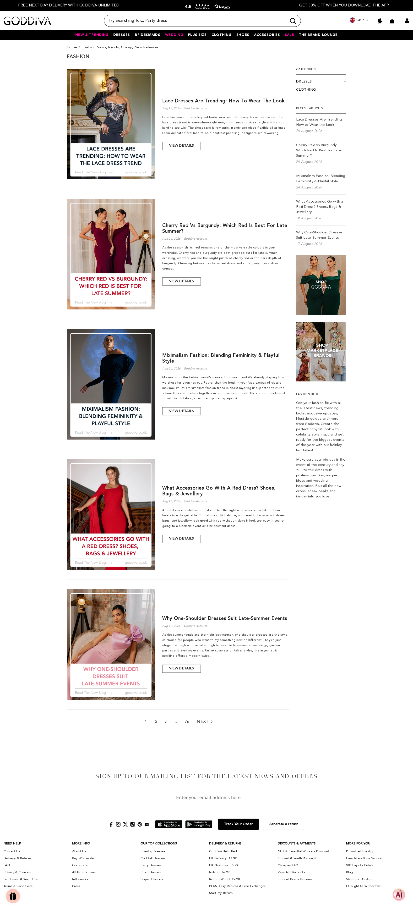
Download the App (360, 851)
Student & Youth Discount (297, 858)
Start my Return (221, 893)
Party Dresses (151, 865)
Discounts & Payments (296, 843)
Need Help (12, 843)
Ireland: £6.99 (219, 872)
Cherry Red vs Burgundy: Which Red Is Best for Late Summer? (224, 228)
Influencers (80, 879)
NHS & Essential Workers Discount (303, 851)
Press (76, 886)
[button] (206, 6)
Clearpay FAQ (288, 865)
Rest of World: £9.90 (224, 879)
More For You (358, 843)
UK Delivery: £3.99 (223, 858)
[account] (407, 20)
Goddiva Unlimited (223, 851)
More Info (81, 843)
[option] (69, 5)
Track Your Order (238, 824)
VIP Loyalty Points (359, 865)
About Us (79, 851)
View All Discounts (291, 872)
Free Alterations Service (363, 858)
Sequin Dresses (152, 879)
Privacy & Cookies (17, 872)
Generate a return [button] (284, 824)
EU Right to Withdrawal (363, 886)
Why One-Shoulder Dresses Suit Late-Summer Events (224, 618)
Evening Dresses (153, 851)
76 (187, 722)
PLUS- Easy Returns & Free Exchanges (237, 886)
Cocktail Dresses (153, 858)
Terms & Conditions (18, 886)
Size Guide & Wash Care (21, 879)
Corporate (80, 865)
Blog (349, 872)
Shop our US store (359, 879)
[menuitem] (321, 82)
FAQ (7, 865)
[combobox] (195, 21)
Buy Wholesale (83, 858)
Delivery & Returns (17, 858)
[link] (321, 285)
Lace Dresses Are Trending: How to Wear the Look (223, 101)
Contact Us (12, 851)
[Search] (202, 21)
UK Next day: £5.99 (223, 865)
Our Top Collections (159, 843)
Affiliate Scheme (84, 872)
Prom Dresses (151, 872)
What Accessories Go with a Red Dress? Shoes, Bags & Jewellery (219, 491)
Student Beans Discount (295, 879)
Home (72, 47)
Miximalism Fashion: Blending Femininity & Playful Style (221, 358)
